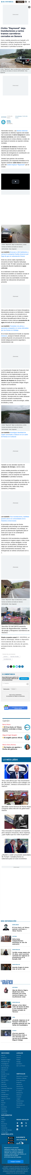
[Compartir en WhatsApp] (14, 666)
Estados (3, 117)
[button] (20, 2)
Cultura (3, 1092)
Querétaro (19, 1063)
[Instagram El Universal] (22, 1126)
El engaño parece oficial (13, 738)
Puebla (18, 1059)
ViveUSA (18, 1096)
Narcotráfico (4, 1080)
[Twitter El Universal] (26, 1123)
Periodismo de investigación (5, 1062)
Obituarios (19, 1084)
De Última (4, 1123)
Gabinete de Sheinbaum (4, 1068)
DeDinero (19, 1094)
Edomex (18, 1055)
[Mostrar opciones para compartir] (29, 7)
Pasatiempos (20, 1101)
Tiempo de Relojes (6, 1130)
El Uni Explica (5, 1065)
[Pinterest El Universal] (26, 1126)
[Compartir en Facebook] (8, 666)
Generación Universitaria (20, 1087)
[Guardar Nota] (22, 666)
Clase (2, 1117)
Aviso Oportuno (20, 1080)
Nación (3, 1055)
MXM (2, 1100)
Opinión (6, 720)
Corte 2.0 (3, 1057)
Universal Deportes (6, 1088)
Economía (4, 1086)
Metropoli (4, 1076)
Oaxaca (18, 1057)
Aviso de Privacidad (15, 1157)
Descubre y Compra (22, 1076)
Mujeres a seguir (5, 1059)
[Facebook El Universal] (21, 1123)
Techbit (3, 1102)
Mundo (3, 1072)
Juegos (18, 1099)
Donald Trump (5, 1074)
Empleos (18, 1082)
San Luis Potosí (20, 1065)
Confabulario (5, 1094)
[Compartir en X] (11, 666)
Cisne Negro (4, 1132)
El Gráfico (19, 1090)
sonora (5, 656)
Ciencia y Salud (5, 1098)
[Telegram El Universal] (17, 1123)
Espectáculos (5, 1090)
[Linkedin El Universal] (17, 1129)
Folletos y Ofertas (21, 1078)
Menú (2, 1104)
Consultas (4, 1113)
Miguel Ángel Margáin (9, 735)
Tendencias (4, 1096)
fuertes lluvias (14, 656)
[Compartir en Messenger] (16, 666)
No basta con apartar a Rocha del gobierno (11, 748)
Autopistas (4, 1111)
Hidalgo (18, 1061)
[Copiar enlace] (19, 666)
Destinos (3, 1109)
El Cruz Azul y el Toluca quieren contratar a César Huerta (12, 729)
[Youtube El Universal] (17, 1126)
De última (4, 1106)
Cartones (3, 1084)
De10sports (19, 1092)
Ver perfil (10, 123)
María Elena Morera (9, 744)
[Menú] (29, 2)
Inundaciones (7, 659)
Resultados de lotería (20, 1106)
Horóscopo (19, 1103)
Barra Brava (6, 724)
